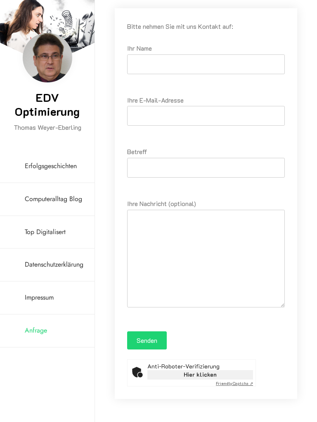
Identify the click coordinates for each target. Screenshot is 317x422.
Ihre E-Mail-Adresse (155, 100)
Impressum (39, 297)
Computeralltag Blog (53, 199)
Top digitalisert (45, 232)
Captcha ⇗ (234, 383)
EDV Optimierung (47, 104)
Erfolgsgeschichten (51, 166)
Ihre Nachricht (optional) (161, 203)
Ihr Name (139, 48)
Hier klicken (200, 374)
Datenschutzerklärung (54, 264)
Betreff (137, 151)
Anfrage (36, 330)
